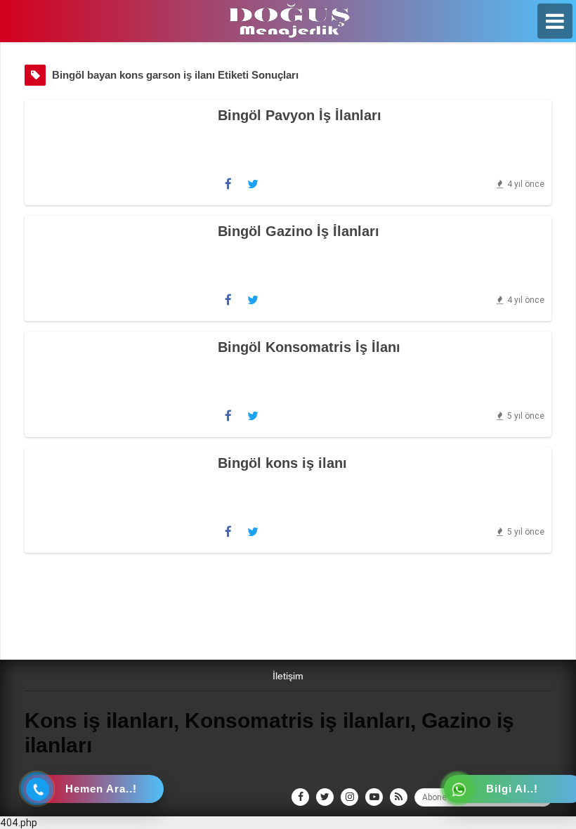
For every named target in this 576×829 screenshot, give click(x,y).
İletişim (288, 675)
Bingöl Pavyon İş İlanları (299, 115)
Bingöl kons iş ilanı (282, 463)
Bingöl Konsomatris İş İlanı (309, 347)
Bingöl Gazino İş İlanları (298, 231)
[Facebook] (228, 184)
